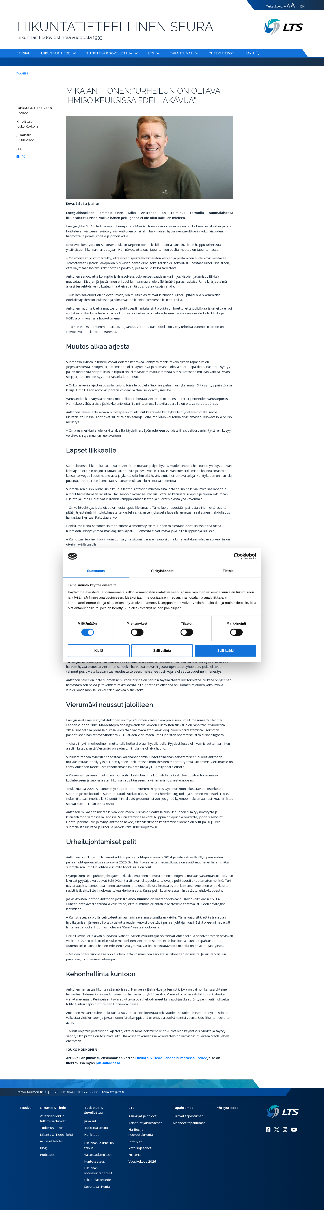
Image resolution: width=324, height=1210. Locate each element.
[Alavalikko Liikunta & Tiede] (73, 53)
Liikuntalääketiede (97, 1179)
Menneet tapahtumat (189, 1123)
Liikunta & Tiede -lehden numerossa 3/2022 (171, 1058)
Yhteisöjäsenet (139, 1148)
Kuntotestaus (94, 1161)
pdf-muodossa (108, 1063)
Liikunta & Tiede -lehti (56, 1134)
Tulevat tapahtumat (188, 1116)
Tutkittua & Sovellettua (109, 53)
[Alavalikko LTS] (157, 53)
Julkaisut (90, 1121)
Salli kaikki (225, 650)
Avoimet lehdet (51, 1141)
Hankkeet (91, 1134)
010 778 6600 (87, 1092)
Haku (249, 53)
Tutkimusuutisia (51, 1127)
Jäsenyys (135, 1141)
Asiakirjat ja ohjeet (142, 1116)
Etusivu (23, 53)
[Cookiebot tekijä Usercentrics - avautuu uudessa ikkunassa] (237, 556)
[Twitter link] (276, 1129)
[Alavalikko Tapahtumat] (196, 53)
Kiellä (98, 650)
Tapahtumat (181, 53)
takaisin (22, 73)
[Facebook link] (268, 1129)
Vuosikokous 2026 (142, 1161)
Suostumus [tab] (96, 571)
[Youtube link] (294, 1129)
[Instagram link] (285, 1129)
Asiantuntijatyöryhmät (145, 1123)
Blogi (43, 1148)
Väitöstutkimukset (98, 1154)
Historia (134, 1154)
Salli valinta (162, 650)
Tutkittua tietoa (96, 1127)
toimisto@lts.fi (113, 1092)
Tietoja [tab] (228, 571)
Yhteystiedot (221, 53)
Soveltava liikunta (97, 1186)
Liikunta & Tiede (55, 53)
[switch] (137, 632)
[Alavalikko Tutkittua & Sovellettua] (135, 53)
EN (302, 6)
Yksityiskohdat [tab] (162, 571)
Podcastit (47, 1154)
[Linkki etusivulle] (283, 1112)
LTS (151, 53)
